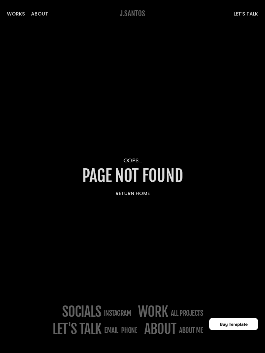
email (111, 330)
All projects (187, 313)
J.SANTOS (132, 13)
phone (129, 330)
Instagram (117, 313)
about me (191, 330)
